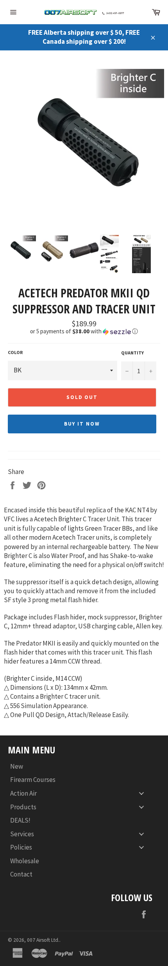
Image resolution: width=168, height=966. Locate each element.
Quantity (132, 353)
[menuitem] (80, 766)
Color (15, 352)
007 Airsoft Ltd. (43, 940)
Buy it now (82, 423)
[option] (84, 142)
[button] (84, 331)
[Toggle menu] (141, 793)
